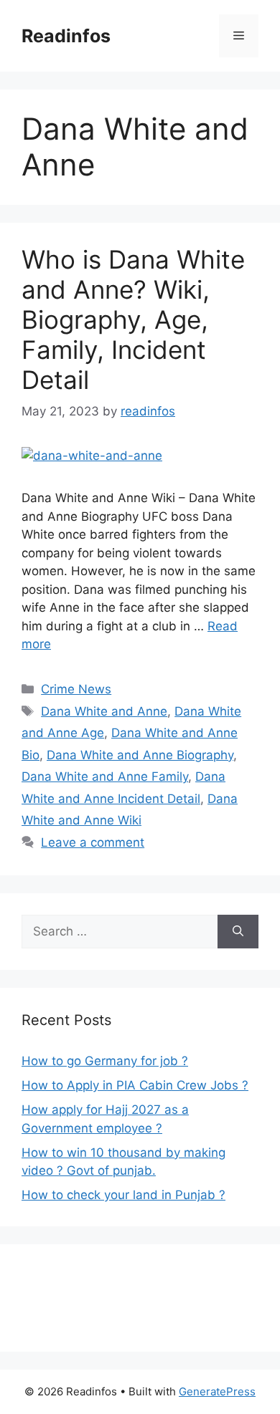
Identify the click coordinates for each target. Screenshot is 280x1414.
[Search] (238, 932)
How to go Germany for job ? (105, 1061)
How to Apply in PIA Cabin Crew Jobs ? (135, 1085)
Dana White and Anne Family (105, 776)
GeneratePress (217, 1391)
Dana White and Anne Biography (140, 755)
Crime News (76, 689)
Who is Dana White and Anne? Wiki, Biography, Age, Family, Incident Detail (133, 319)
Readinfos (66, 36)
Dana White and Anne (104, 711)
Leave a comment (92, 842)
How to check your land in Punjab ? (123, 1195)
